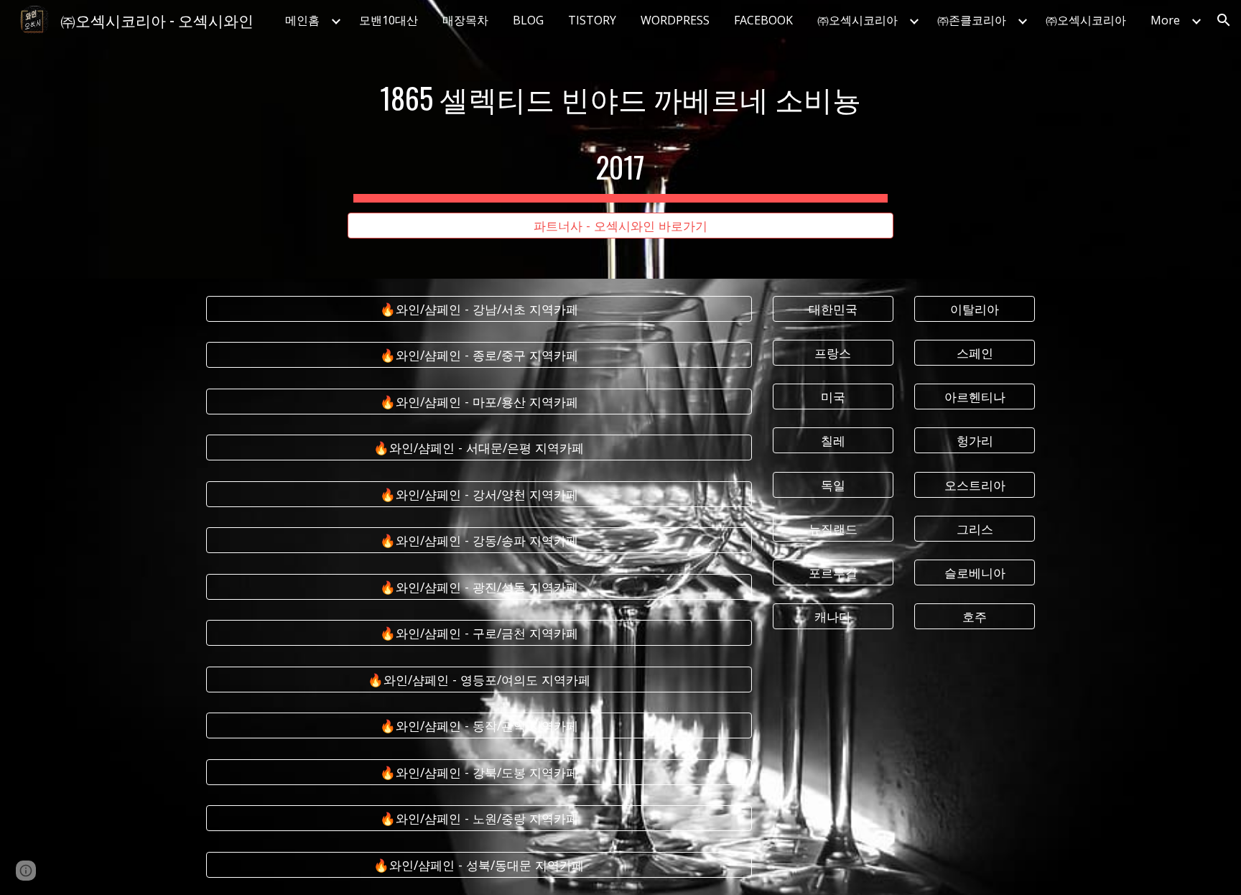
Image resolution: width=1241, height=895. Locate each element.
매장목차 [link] (465, 20)
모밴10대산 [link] (388, 20)
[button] (1224, 20)
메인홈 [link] (302, 20)
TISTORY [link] (592, 20)
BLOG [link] (528, 20)
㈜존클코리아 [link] (971, 20)
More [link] (1165, 20)
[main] (620, 126)
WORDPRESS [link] (675, 20)
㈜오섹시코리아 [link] (857, 20)
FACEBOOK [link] (763, 20)
